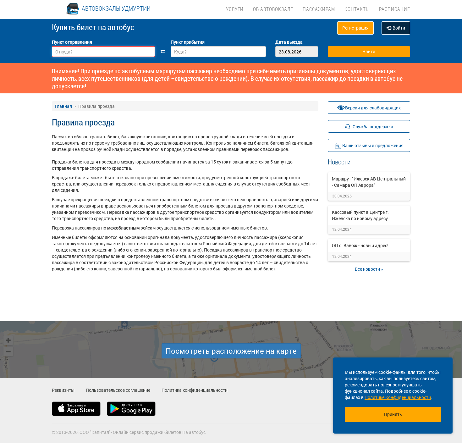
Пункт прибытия (188, 42)
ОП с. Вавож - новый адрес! (360, 245)
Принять (393, 414)
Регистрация (355, 28)
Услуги (235, 9)
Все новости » (369, 269)
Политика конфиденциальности (195, 390)
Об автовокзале (273, 9)
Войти (399, 28)
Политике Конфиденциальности (398, 397)
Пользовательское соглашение (118, 390)
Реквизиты (63, 390)
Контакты (357, 9)
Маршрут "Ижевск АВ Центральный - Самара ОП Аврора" (369, 182)
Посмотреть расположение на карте (231, 351)
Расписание (394, 9)
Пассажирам (319, 9)
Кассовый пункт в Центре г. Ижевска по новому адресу (360, 215)
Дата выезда (289, 42)
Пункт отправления (72, 42)
